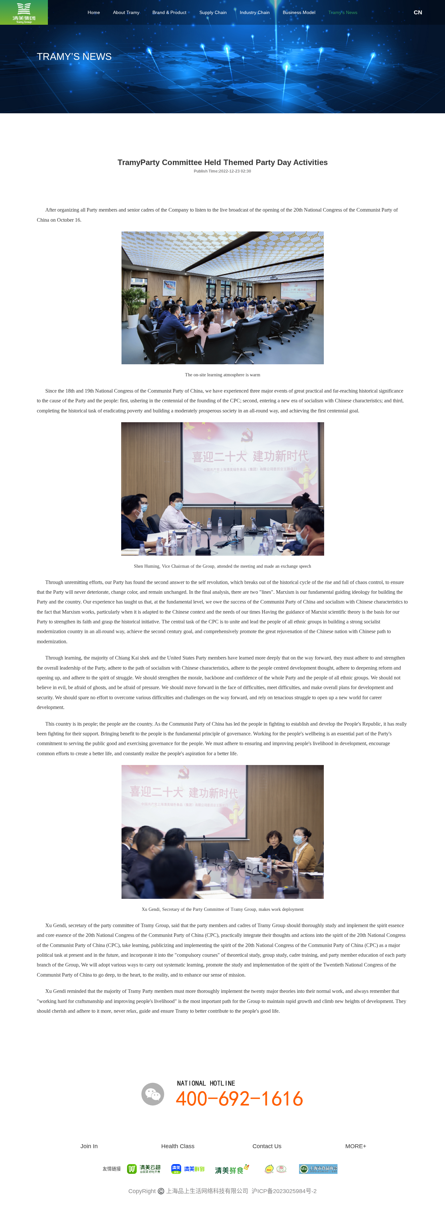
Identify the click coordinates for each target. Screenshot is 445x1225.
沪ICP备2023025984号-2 (284, 1191)
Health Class (177, 1146)
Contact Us (266, 1146)
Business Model (299, 12)
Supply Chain (213, 12)
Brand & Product (169, 12)
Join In (89, 1146)
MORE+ (355, 1146)
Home (94, 12)
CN (418, 12)
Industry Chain (255, 12)
